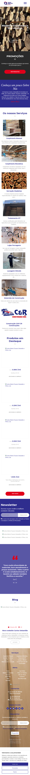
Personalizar (15, 768)
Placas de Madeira (22, 672)
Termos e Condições (8, 728)
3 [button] (16, 582)
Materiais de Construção (14, 298)
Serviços (8, 674)
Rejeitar (15, 771)
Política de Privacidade (15, 520)
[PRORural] (17, 733)
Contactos (22, 676)
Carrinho (8, 680)
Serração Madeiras (14, 191)
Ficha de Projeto (15, 736)
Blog (8, 678)
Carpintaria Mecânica (14, 164)
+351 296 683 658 (15, 696)
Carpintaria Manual (14, 138)
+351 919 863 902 (15, 698)
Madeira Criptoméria (8, 672)
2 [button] (15, 582)
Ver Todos (15, 493)
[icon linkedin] (19, 708)
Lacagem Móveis (14, 271)
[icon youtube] (13, 708)
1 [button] (13, 582)
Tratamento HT (14, 218)
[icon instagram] (22, 708)
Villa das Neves (22, 674)
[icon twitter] (11, 708)
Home (7, 671)
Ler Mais (15, 642)
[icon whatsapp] (16, 708)
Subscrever (23, 515)
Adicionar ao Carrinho (15, 376)
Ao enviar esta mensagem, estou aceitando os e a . (15, 519)
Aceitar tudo (15, 764)
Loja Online (22, 671)
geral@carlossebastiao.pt (15, 699)
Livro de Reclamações (15, 742)
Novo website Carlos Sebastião (15, 630)
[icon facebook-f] (8, 708)
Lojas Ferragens (14, 245)
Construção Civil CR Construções (14, 324)
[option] (15, 565)
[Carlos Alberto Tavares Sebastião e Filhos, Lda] (8, 3)
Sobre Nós (8, 676)
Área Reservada (22, 678)
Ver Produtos (15, 71)
